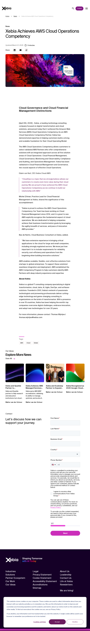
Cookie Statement (42, 578)
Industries (10, 571)
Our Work (10, 581)
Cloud (28, 343)
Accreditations (40, 584)
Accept (57, 622)
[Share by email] (20, 50)
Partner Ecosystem (15, 578)
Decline (75, 622)
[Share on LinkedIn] (14, 50)
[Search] (73, 8)
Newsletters (66, 584)
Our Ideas (10, 584)
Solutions (10, 574)
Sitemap (37, 587)
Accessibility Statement (45, 581)
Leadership (65, 574)
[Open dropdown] (86, 8)
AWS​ (21, 343)
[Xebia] (6, 8)
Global (36, 343)
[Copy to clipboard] (26, 50)
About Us (64, 571)
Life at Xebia (66, 581)
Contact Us (65, 578)
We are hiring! (66, 590)
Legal (35, 571)
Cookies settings (39, 622)
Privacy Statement (42, 574)
